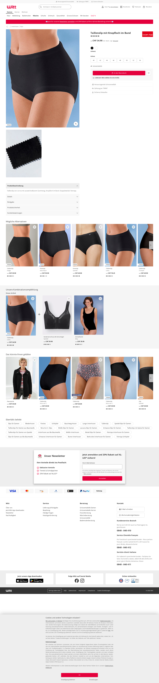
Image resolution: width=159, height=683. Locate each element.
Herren (17, 12)
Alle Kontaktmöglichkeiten (130, 515)
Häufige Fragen (48, 513)
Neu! (8, 16)
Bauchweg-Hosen (71, 424)
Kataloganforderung (50, 515)
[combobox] (59, 7)
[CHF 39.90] (89, 315)
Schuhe (43, 16)
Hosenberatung (85, 513)
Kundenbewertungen (14, 213)
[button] (7, 26)
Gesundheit (61, 16)
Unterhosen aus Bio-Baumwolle (49, 432)
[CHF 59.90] (57, 315)
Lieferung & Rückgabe (50, 508)
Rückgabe (10, 202)
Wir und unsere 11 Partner (54, 621)
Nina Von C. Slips (46, 428)
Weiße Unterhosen (72, 432)
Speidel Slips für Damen (123, 424)
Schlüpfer (55, 424)
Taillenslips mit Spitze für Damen (138, 428)
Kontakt (120, 503)
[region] (79, 648)
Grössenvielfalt (85, 518)
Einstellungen (93, 680)
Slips (21, 26)
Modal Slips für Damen (93, 432)
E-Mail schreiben (126, 509)
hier (109, 630)
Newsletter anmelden (67, 22)
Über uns (9, 508)
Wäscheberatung (86, 515)
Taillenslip (105, 424)
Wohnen (25, 12)
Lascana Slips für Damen (88, 428)
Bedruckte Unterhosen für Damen (99, 437)
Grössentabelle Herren (88, 510)
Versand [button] (115, 41)
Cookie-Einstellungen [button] (103, 590)
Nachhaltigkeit (11, 515)
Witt (7, 503)
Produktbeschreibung (15, 186)
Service (46, 503)
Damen (9, 12)
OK (79, 675)
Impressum (82, 590)
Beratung (84, 503)
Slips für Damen (13, 424)
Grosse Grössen (72, 16)
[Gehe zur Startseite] (11, 7)
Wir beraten (84, 16)
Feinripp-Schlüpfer (123, 437)
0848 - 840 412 (124, 547)
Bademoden (26, 16)
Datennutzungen (105, 621)
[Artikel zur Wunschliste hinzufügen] (148, 73)
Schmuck (51, 16)
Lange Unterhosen (89, 424)
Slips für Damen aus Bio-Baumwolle (20, 437)
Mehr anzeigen (87, 474)
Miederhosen (30, 424)
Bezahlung (46, 510)
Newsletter (9, 513)
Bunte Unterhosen (74, 437)
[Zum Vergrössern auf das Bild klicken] (76, 124)
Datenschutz (72, 590)
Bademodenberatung (87, 521)
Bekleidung (16, 16)
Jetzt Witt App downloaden (15, 510)
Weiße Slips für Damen (66, 428)
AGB (65, 590)
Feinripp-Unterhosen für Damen (118, 432)
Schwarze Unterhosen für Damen (50, 437)
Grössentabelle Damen (88, 508)
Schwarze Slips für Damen (112, 428)
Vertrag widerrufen (54, 590)
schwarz (93, 51)
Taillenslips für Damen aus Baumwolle (21, 428)
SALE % (93, 16)
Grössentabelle (97, 66)
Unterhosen (15, 26)
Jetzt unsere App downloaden (29, 576)
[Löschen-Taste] (69, 7)
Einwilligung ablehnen (68, 680)
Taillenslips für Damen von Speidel (20, 432)
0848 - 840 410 (124, 530)
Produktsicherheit (13, 208)
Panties (43, 424)
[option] (92, 48)
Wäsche (36, 16)
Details (9, 197)
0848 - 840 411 (124, 564)
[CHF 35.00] (22, 378)
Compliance (91, 590)
